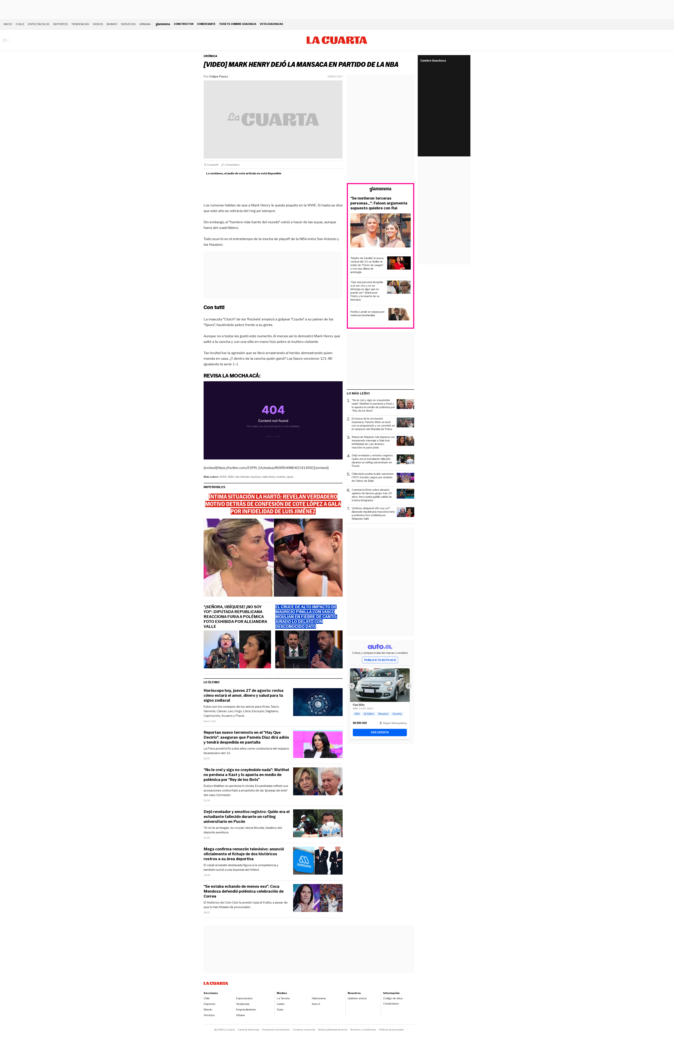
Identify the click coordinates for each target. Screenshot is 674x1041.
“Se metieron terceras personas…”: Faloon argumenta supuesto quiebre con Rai (378, 203)
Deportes (60, 24)
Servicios (128, 24)
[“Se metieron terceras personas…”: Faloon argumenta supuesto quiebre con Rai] (380, 231)
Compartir (213, 164)
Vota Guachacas (271, 24)
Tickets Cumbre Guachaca (237, 24)
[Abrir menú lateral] (6, 40)
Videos (98, 24)
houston (256, 477)
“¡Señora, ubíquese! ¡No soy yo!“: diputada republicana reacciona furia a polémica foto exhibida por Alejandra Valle (235, 617)
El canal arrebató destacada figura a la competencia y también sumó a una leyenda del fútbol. (241, 867)
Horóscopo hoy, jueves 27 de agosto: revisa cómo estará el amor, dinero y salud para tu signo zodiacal (243, 695)
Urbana (145, 24)
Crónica (210, 56)
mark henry (268, 477)
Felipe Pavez (218, 76)
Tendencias (80, 24)
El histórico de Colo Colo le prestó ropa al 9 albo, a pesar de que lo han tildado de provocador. (246, 904)
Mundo (112, 24)
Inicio (8, 24)
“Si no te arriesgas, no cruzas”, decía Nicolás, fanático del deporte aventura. (243, 830)
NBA (231, 477)
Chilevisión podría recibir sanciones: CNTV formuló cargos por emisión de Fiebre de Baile (373, 477)
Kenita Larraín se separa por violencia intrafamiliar (367, 313)
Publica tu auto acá (380, 660)
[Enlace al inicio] (380, 190)
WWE (223, 477)
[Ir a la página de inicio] (336, 40)
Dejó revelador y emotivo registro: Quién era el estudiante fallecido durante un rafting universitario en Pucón (247, 816)
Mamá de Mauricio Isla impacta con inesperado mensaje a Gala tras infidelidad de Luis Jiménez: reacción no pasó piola (373, 442)
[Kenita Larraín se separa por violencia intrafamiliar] (399, 314)
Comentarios (232, 164)
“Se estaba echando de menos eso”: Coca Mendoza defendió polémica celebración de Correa (244, 891)
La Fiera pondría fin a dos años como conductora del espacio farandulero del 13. (246, 750)
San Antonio (242, 477)
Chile (20, 24)
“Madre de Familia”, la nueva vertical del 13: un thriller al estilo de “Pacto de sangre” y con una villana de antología (367, 265)
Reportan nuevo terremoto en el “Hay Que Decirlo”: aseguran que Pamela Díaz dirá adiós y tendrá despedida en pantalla (246, 737)
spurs (290, 477)
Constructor (183, 24)
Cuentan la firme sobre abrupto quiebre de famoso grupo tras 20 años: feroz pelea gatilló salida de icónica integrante (372, 495)
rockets (281, 477)
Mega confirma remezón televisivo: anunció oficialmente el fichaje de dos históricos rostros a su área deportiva (244, 854)
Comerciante (206, 24)
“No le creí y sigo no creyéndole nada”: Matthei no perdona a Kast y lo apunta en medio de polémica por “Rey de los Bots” (246, 774)
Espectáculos (38, 24)
